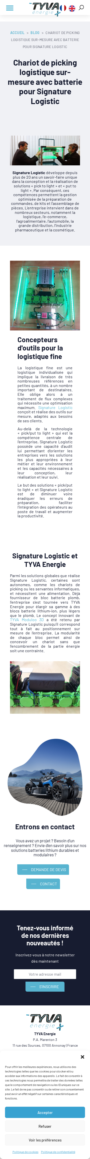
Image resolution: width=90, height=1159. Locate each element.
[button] (82, 1056)
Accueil (17, 33)
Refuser (45, 1126)
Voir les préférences (45, 1140)
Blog (35, 33)
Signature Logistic (55, 407)
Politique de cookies (25, 1151)
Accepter (45, 1112)
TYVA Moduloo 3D (27, 619)
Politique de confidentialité (58, 1151)
